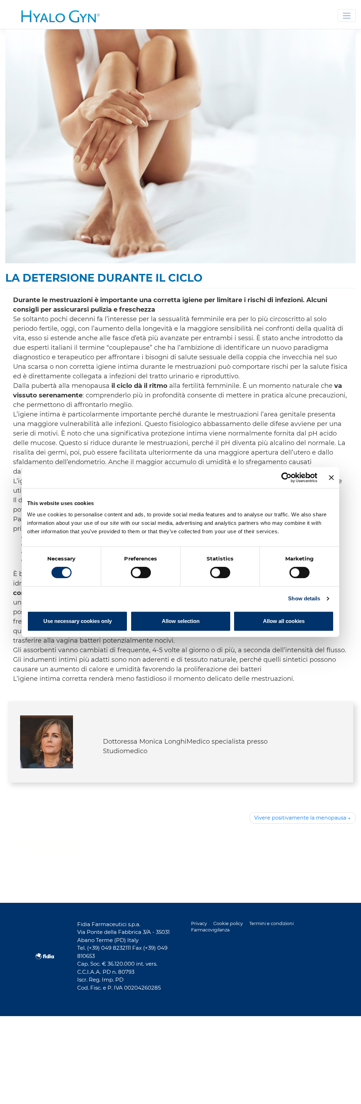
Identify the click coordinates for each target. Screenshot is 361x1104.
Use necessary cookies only (77, 621)
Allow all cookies (284, 621)
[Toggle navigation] (347, 15)
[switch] (141, 572)
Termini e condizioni (91, 866)
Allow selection (181, 621)
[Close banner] (331, 477)
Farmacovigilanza (30, 873)
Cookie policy (47, 866)
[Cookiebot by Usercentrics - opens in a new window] (286, 477)
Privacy (19, 866)
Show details (304, 598)
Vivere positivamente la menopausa (300, 818)
